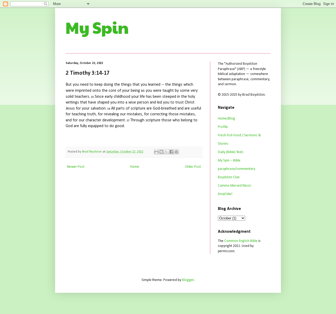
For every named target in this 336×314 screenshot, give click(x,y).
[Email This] (156, 151)
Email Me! (225, 194)
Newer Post (75, 167)
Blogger (188, 280)
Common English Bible (241, 241)
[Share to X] (166, 151)
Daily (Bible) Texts (231, 152)
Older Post (193, 167)
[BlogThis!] (161, 151)
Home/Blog (226, 119)
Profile (223, 127)
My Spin (97, 27)
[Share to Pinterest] (176, 151)
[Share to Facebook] (171, 151)
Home (134, 167)
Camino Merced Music (234, 186)
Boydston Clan (229, 177)
